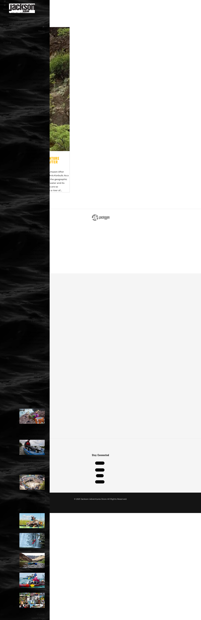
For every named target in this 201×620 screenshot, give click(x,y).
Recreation (38, 571)
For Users (39, 373)
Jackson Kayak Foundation (30, 461)
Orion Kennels (37, 354)
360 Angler (39, 83)
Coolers (41, 590)
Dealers (40, 407)
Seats (42, 139)
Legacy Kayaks (36, 183)
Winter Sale (38, 511)
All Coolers (39, 328)
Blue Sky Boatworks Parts (30, 153)
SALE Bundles (37, 366)
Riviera (41, 273)
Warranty (39, 392)
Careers (40, 469)
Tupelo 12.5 (39, 280)
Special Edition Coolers (32, 336)
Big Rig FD (39, 53)
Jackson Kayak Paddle (32, 57)
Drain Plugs (38, 250)
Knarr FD (40, 42)
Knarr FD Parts (36, 180)
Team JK (40, 472)
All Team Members (34, 492)
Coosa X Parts (37, 168)
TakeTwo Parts (37, 172)
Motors (41, 98)
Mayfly (41, 68)
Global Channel (36, 503)
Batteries (39, 101)
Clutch (41, 198)
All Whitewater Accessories (29, 224)
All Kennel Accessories (32, 362)
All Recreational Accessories (29, 291)
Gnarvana (39, 209)
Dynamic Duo (37, 202)
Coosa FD (39, 45)
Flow (42, 206)
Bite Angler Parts (35, 150)
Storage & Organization (32, 302)
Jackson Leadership (34, 458)
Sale (42, 351)
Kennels (40, 610)
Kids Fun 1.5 (38, 220)
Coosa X (40, 64)
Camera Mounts (36, 239)
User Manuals (37, 388)
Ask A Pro (39, 377)
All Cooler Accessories (33, 343)
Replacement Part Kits (32, 254)
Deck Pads (39, 146)
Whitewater (38, 551)
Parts (42, 113)
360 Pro (40, 87)
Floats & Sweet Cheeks (32, 232)
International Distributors (30, 434)
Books (41, 243)
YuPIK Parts (38, 176)
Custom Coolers (36, 332)
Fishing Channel (36, 496)
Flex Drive (39, 105)
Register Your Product (32, 384)
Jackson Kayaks (36, 191)
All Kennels (38, 358)
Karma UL (39, 217)
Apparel (40, 120)
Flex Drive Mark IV (35, 109)
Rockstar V (39, 213)
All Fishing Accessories (32, 116)
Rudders (40, 142)
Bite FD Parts (37, 161)
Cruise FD (39, 288)
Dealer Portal (37, 430)
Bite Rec (40, 269)
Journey (40, 284)
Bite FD (41, 49)
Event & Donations (34, 465)
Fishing (41, 531)
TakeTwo (40, 72)
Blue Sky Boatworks (34, 79)
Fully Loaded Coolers (33, 340)
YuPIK (41, 75)
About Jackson (36, 438)
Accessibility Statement (32, 403)
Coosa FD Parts (36, 165)
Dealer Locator (36, 427)
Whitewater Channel (33, 500)
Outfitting (39, 235)
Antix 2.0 (40, 194)
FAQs (42, 381)
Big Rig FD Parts (36, 157)
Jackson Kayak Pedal (33, 38)
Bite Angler (38, 60)
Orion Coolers (37, 325)
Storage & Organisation (32, 131)
